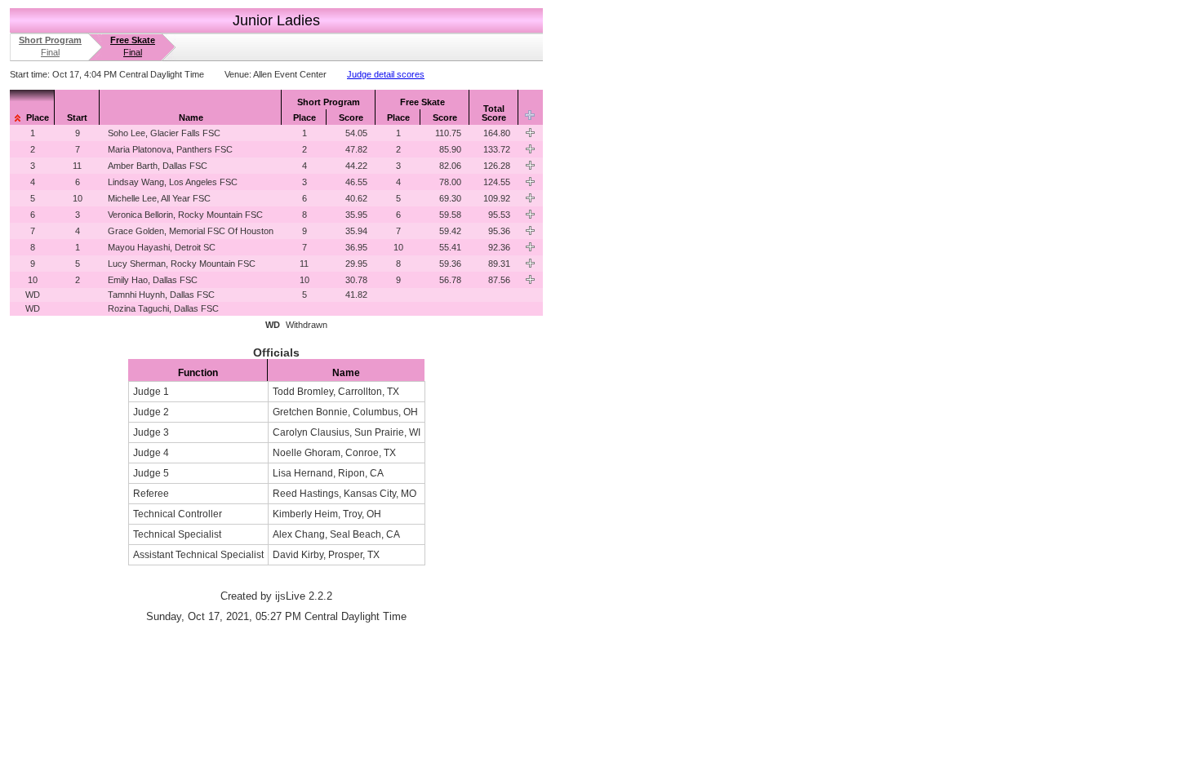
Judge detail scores (385, 74)
